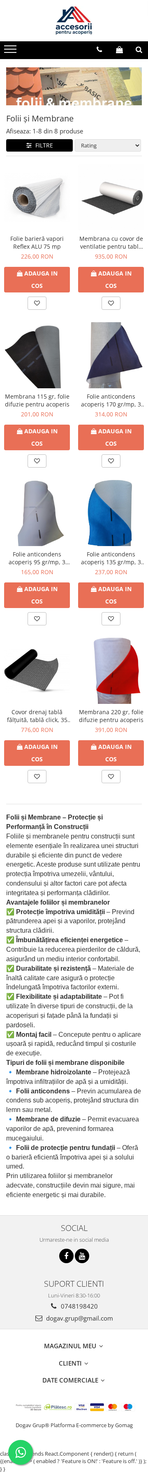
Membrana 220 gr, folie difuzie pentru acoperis (111, 716)
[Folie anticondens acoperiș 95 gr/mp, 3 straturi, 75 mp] (37, 513)
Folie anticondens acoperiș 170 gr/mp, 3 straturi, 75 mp (111, 400)
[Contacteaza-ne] (99, 49)
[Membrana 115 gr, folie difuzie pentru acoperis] (37, 355)
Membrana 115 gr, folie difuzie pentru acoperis (37, 400)
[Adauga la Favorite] (37, 303)
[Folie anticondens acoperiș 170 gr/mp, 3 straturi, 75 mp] (111, 355)
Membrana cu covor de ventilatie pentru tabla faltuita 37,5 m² (111, 242)
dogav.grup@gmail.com (78, 1318)
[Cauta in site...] (139, 49)
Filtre (42, 145)
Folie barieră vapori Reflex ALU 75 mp (37, 242)
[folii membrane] (74, 86)
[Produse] (11, 51)
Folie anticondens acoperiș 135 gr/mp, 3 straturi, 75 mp (111, 558)
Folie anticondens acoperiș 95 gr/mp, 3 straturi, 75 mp (37, 558)
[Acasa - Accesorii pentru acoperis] (74, 20)
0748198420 (78, 1306)
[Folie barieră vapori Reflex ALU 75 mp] (37, 198)
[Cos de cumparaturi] (119, 49)
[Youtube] (82, 1256)
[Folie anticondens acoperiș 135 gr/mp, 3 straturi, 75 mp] (111, 513)
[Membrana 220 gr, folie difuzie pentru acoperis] (111, 671)
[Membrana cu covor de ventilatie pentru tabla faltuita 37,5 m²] (111, 197)
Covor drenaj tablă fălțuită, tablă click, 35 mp (37, 716)
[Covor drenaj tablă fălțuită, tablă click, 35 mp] (37, 671)
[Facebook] (66, 1256)
